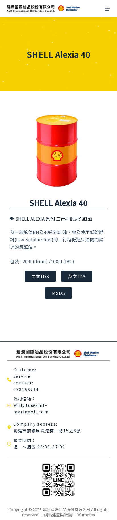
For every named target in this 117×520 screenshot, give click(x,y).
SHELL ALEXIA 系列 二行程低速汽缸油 (53, 218)
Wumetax (86, 514)
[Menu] (107, 8)
